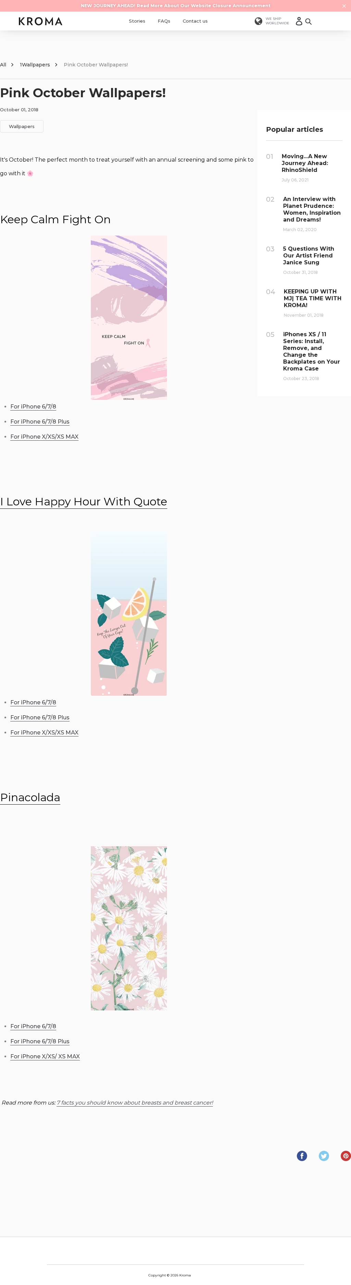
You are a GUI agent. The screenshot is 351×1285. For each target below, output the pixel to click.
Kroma (185, 1275)
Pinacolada (30, 797)
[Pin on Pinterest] (346, 1159)
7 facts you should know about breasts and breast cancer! (135, 1102)
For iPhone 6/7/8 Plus (40, 421)
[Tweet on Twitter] (324, 1159)
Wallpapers (22, 126)
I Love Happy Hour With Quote (83, 501)
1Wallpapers (35, 65)
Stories (137, 21)
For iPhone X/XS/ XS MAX (45, 1056)
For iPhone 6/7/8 (33, 406)
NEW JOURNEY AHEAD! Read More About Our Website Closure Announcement (175, 5)
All (3, 65)
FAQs (164, 21)
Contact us (195, 21)
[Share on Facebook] (302, 1159)
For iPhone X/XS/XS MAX (44, 436)
